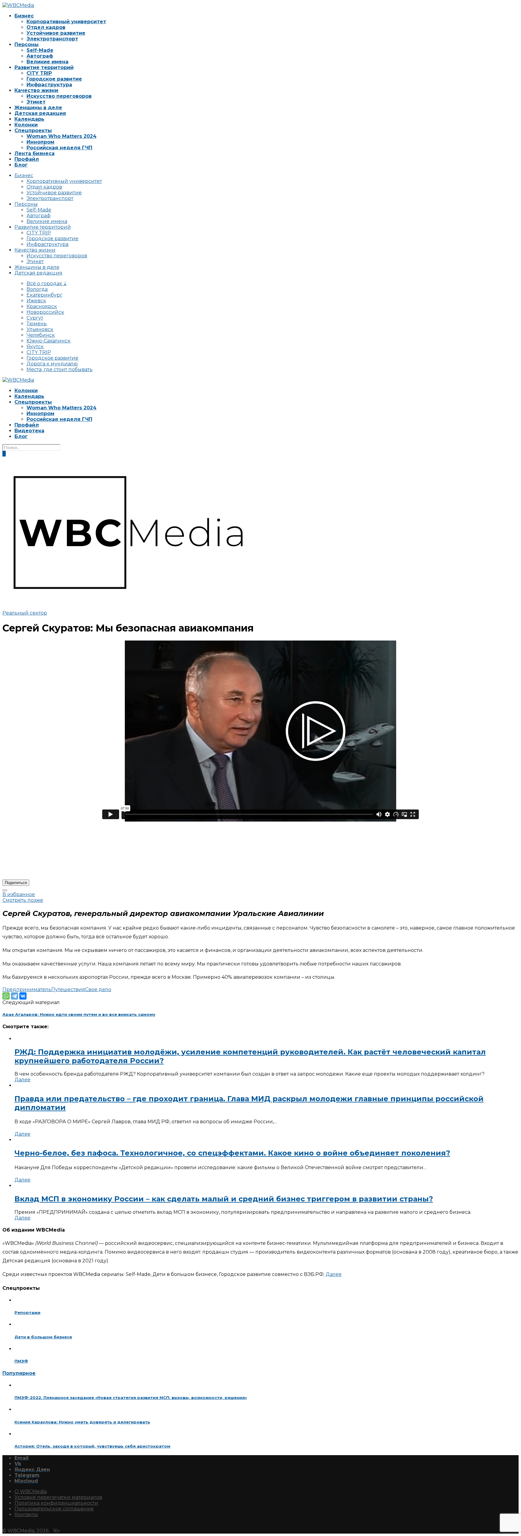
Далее (22, 1080)
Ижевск (36, 301)
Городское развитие (54, 79)
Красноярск (42, 306)
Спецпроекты (33, 130)
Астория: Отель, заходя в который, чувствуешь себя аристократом (92, 1446)
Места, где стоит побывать (60, 369)
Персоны (26, 44)
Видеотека (29, 431)
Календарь (29, 119)
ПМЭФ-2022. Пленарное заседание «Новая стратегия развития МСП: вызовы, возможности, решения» (130, 1397)
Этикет (36, 102)
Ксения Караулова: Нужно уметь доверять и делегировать (82, 1422)
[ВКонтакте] (23, 996)
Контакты (26, 1514)
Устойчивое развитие (56, 33)
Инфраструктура (49, 84)
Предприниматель (26, 989)
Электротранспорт (52, 39)
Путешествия (68, 989)
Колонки (26, 125)
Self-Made (40, 50)
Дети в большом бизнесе (43, 1336)
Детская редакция (40, 113)
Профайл (26, 159)
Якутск (35, 346)
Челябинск (41, 335)
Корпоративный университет (66, 21)
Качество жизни (36, 90)
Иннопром (40, 142)
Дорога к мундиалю (52, 364)
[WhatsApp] (6, 996)
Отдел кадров (46, 27)
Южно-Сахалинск (49, 341)
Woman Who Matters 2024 (61, 136)
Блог (21, 165)
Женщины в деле (38, 107)
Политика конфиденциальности (56, 1503)
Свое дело (98, 989)
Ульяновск (40, 329)
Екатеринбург (44, 295)
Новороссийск (45, 312)
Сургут (35, 318)
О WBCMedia (30, 1491)
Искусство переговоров (59, 96)
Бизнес (24, 16)
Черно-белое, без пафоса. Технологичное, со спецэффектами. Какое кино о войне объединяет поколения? (232, 1153)
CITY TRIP (39, 73)
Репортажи (27, 1312)
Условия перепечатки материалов (58, 1497)
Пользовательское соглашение (54, 1509)
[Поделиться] (4, 890)
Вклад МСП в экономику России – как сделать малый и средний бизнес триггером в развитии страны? (223, 1198)
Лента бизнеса (34, 153)
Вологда (37, 289)
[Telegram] (14, 996)
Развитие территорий (44, 67)
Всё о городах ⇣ (47, 283)
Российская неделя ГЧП (59, 148)
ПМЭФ (21, 1361)
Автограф (40, 56)
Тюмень (37, 323)
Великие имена (47, 62)
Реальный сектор (24, 613)
